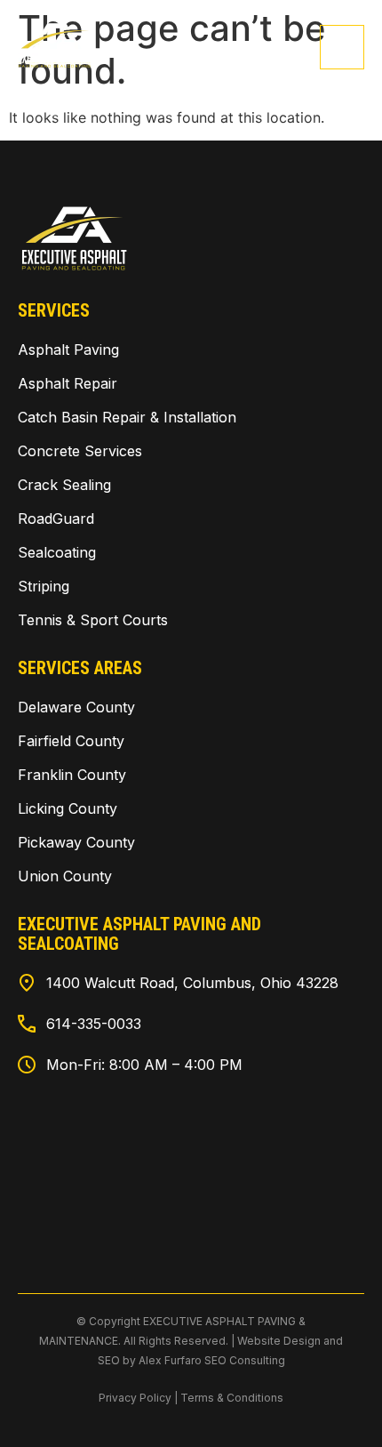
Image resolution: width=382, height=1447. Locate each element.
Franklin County (72, 775)
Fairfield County (71, 741)
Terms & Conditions (231, 1397)
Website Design (279, 1340)
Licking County (67, 808)
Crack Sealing (64, 485)
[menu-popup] (342, 47)
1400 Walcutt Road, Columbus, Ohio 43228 (192, 983)
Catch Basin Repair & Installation (127, 417)
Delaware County (76, 707)
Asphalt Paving (68, 349)
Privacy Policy (135, 1397)
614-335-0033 (93, 1024)
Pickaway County (76, 842)
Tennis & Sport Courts (93, 620)
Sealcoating (57, 552)
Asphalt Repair (67, 383)
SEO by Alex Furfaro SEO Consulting (191, 1360)
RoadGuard (56, 518)
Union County (65, 876)
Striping (43, 586)
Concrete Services (80, 451)
